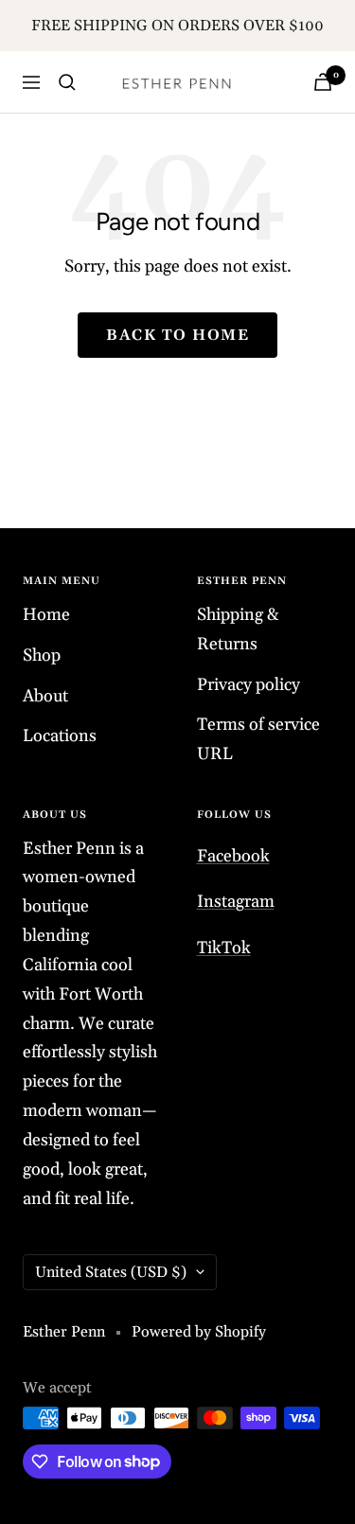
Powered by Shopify (199, 1331)
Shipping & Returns (238, 629)
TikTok (224, 948)
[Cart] (322, 82)
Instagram (236, 902)
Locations (60, 736)
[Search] (67, 82)
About (45, 696)
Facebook (233, 856)
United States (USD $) (110, 1272)
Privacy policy (248, 685)
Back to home (177, 335)
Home (46, 615)
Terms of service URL (258, 739)
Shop (42, 655)
